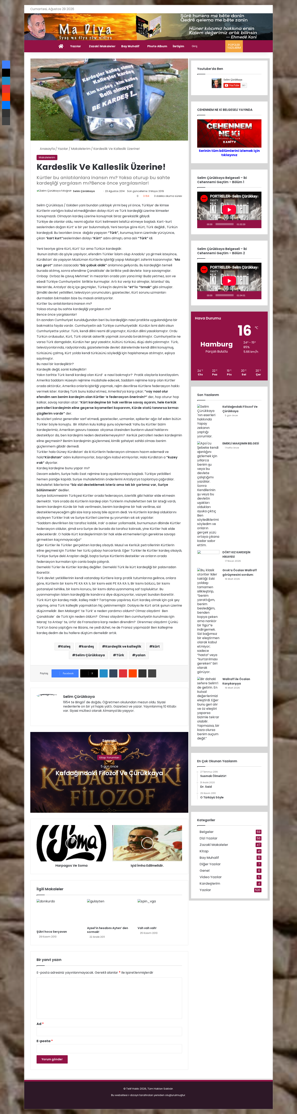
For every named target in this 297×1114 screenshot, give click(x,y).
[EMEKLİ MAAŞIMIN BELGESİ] (208, 494)
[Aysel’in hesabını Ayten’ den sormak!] (109, 911)
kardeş (88, 646)
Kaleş (66, 646)
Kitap (204, 851)
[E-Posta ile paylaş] (142, 673)
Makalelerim (81, 148)
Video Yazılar (211, 877)
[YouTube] (80, 717)
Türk (120, 655)
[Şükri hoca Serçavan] (59, 913)
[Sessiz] (250, 224)
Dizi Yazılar (208, 838)
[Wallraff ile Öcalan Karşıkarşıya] (208, 708)
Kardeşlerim (210, 883)
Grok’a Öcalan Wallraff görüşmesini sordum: (239, 572)
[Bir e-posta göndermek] (99, 191)
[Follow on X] (96, 191)
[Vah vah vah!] (160, 911)
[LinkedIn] (104, 673)
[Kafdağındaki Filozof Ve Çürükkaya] (208, 421)
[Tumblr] (113, 673)
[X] (75, 717)
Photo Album (157, 46)
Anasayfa (47, 148)
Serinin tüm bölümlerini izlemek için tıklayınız (229, 152)
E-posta (45, 1041)
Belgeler (207, 832)
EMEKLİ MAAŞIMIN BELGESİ (240, 443)
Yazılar (75, 46)
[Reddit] (133, 673)
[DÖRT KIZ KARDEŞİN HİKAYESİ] (208, 557)
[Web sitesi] (65, 717)
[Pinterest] (123, 673)
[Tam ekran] (256, 224)
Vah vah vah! (147, 928)
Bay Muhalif (130, 46)
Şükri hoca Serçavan (52, 932)
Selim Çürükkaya (84, 191)
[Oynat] (202, 224)
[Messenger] (6, 105)
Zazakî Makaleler (102, 46)
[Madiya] (148, 26)
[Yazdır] (152, 673)
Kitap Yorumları (109, 757)
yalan (140, 655)
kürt (156, 646)
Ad (40, 1024)
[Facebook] (70, 717)
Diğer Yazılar (210, 864)
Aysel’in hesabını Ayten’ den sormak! (107, 930)
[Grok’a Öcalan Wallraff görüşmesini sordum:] (208, 621)
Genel (205, 870)
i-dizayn (133, 1095)
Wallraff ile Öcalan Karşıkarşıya (236, 681)
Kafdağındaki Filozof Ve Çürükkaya (109, 773)
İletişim (178, 46)
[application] (229, 210)
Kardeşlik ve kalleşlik (123, 646)
